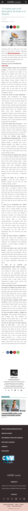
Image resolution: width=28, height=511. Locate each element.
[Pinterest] (14, 26)
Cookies (16, 504)
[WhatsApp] (18, 26)
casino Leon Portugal (16, 506)
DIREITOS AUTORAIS (6, 433)
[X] (11, 26)
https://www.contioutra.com (14, 379)
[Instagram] (9, 390)
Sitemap (22, 504)
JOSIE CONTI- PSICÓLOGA (8, 442)
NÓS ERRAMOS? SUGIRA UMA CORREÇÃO (12, 437)
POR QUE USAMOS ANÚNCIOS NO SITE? (11, 429)
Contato (8, 506)
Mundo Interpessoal (14, 53)
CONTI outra (5, 21)
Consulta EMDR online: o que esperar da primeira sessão (11, 414)
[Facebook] (7, 26)
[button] (2, 2)
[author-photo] (14, 375)
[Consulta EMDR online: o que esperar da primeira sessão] (14, 400)
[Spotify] (15, 390)
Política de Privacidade (8, 504)
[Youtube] (22, 390)
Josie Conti (4, 65)
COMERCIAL (4, 446)
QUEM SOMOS (5, 451)
